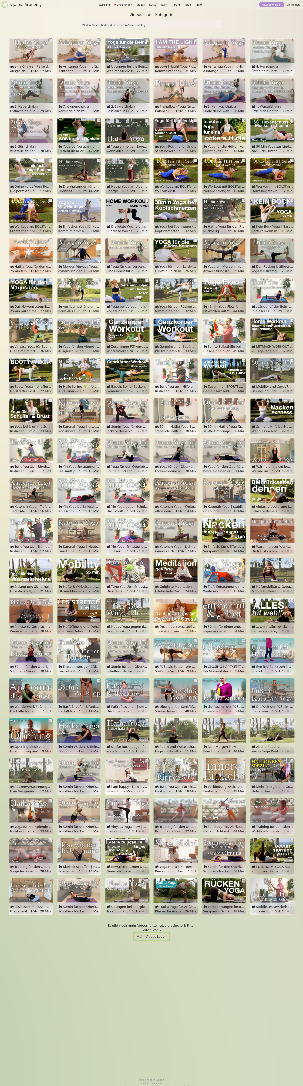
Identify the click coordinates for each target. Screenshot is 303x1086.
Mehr (199, 4)
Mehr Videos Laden (151, 936)
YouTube (145, 1083)
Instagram (157, 1083)
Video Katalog (137, 25)
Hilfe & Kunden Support (151, 1079)
